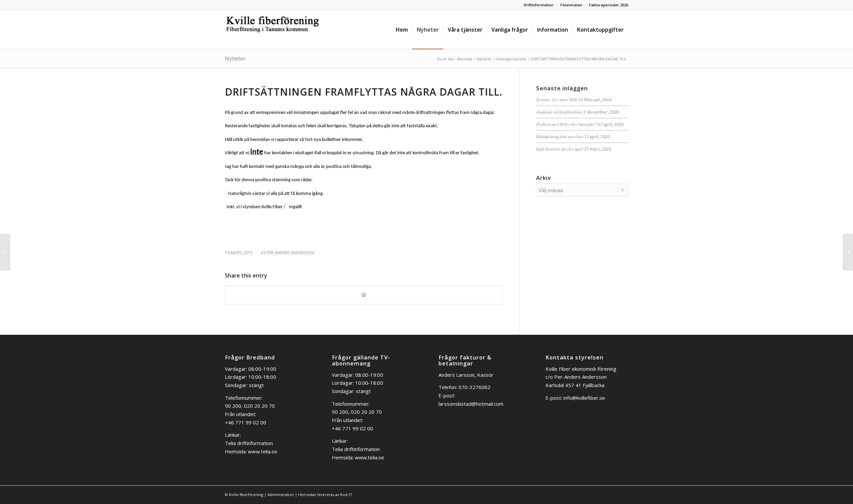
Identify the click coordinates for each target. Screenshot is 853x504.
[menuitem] (538, 5)
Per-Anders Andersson (290, 252)
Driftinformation (538, 4)
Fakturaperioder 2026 (608, 4)
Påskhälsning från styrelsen (559, 136)
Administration (281, 494)
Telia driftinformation (249, 443)
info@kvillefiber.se (584, 397)
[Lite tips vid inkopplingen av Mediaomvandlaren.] (5, 252)
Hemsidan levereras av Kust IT (325, 494)
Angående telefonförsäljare (559, 112)
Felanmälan (571, 4)
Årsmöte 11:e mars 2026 (556, 99)
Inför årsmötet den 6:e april (559, 149)
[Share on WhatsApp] (363, 295)
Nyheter (235, 58)
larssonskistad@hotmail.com (470, 403)
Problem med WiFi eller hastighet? (566, 124)
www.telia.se (262, 451)
